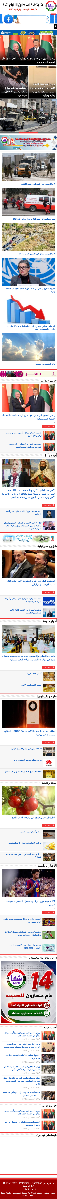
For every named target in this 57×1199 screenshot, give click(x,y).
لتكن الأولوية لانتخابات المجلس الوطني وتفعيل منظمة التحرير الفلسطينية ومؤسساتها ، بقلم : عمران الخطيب (23, 526)
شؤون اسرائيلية (47, 546)
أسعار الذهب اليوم (34, 674)
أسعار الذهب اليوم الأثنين (31, 685)
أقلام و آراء (50, 455)
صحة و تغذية (49, 783)
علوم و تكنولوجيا (47, 696)
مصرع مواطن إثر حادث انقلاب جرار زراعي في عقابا (34, 219)
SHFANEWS (10, 1183)
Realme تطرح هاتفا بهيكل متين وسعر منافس (23, 771)
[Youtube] (26, 1189)
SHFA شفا (28, 1185)
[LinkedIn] (29, 1189)
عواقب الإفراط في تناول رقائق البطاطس (25, 843)
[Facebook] (36, 1189)
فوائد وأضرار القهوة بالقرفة (30, 832)
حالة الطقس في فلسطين (45, 364)
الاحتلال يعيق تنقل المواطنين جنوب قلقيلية (38, 184)
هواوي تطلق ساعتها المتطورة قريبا (28, 760)
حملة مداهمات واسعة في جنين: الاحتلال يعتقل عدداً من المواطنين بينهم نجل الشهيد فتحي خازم (21, 1081)
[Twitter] (32, 1189)
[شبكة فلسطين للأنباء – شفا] (28, 5)
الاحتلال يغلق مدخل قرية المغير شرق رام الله (36, 254)
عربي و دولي (49, 380)
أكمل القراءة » (49, 427)
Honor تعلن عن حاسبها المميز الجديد (26, 749)
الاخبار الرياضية (47, 866)
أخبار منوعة (49, 621)
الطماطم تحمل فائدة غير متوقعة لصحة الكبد (33, 817)
